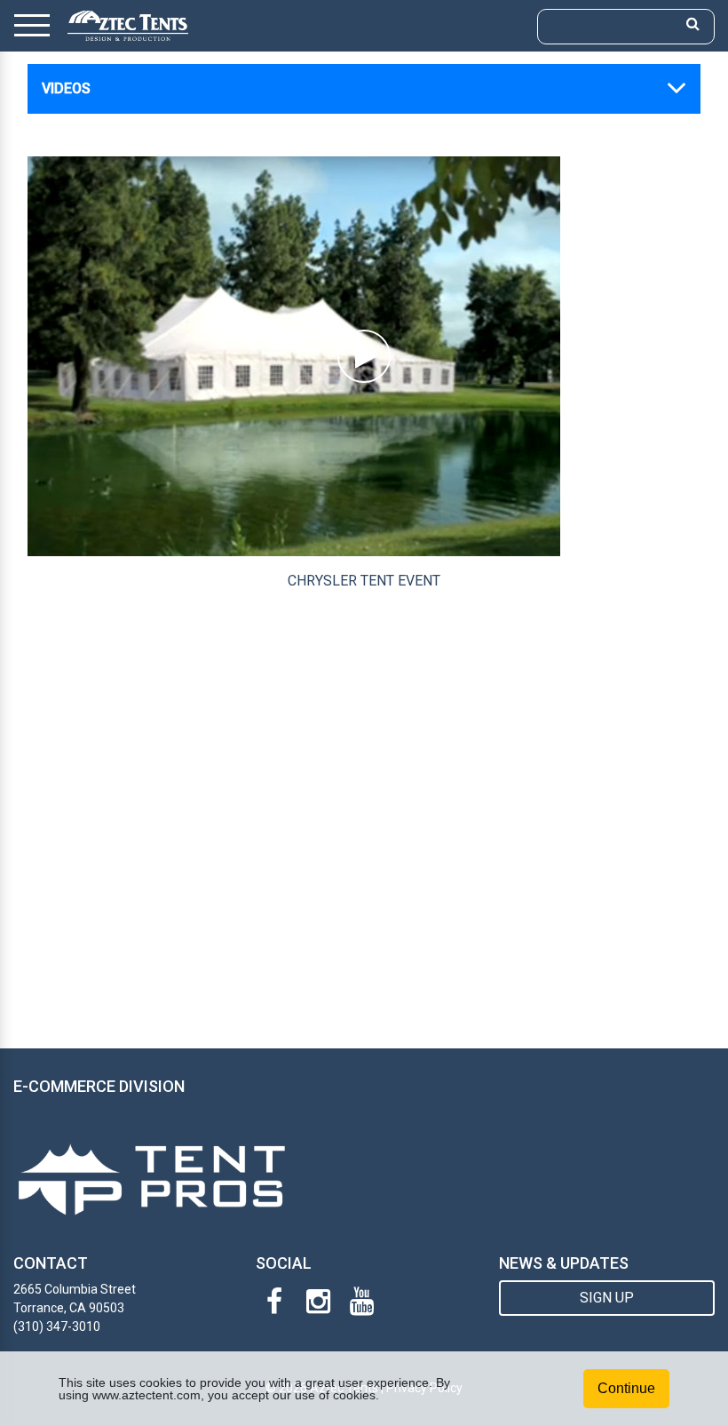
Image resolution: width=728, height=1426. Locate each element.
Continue (626, 1388)
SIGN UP (607, 1297)
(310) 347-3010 (56, 1326)
